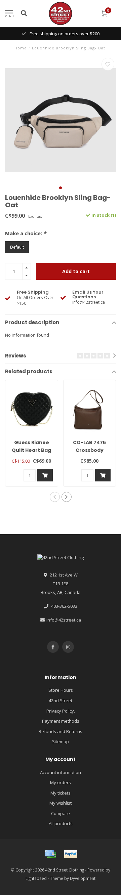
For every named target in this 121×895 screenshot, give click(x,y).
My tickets (60, 793)
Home (20, 47)
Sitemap (60, 741)
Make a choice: (25, 233)
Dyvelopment (82, 878)
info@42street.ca (63, 620)
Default (17, 247)
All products (61, 823)
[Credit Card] (50, 854)
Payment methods (60, 721)
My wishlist (60, 803)
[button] (60, 187)
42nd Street (60, 700)
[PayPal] (70, 854)
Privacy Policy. (60, 711)
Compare (60, 813)
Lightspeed (36, 878)
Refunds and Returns (60, 731)
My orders (60, 782)
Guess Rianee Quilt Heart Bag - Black (31, 450)
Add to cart (76, 271)
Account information (60, 772)
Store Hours (60, 690)
